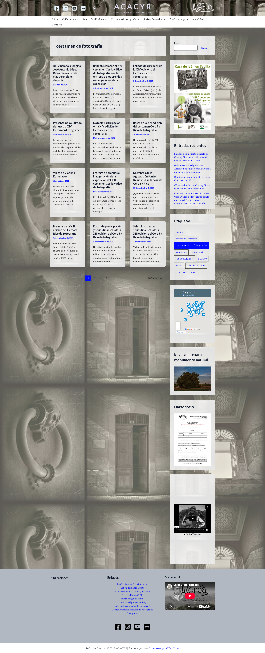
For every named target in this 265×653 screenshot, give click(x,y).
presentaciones (196, 265)
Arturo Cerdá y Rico (93, 19)
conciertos (181, 252)
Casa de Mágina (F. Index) (132, 602)
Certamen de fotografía (124, 19)
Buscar (177, 43)
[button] (94, 8)
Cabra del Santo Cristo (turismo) (132, 591)
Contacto (57, 24)
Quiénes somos (70, 19)
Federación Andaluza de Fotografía (132, 606)
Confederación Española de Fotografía (132, 609)
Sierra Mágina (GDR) (132, 595)
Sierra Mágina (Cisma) (132, 598)
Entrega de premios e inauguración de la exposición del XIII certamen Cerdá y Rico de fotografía (107, 180)
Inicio (55, 19)
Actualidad (198, 19)
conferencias (198, 252)
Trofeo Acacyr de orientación (132, 584)
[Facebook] (56, 8)
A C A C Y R (132, 6)
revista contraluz (185, 272)
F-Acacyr (202, 258)
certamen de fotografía (192, 245)
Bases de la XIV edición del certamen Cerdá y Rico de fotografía (147, 126)
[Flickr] (83, 8)
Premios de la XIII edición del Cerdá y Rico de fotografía (65, 230)
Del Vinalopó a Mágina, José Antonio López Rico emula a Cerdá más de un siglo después (67, 73)
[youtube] (74, 8)
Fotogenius (132, 613)
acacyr (181, 232)
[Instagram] (65, 8)
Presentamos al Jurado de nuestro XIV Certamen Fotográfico (67, 126)
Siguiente (155, 277)
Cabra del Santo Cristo (132, 587)
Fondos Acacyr (177, 19)
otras (179, 265)
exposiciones (185, 258)
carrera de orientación (186, 238)
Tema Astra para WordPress (164, 648)
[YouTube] (137, 626)
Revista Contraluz (153, 19)
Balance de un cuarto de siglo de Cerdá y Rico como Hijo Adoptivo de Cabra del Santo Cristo (191, 157)
